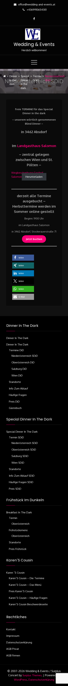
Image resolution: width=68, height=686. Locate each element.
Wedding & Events (34, 44)
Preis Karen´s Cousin (21, 591)
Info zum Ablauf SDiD (22, 475)
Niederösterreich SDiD (25, 355)
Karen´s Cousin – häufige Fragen (28, 598)
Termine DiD (16, 350)
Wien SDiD (18, 462)
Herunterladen (34, 176)
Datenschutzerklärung (19, 642)
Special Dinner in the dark (25, 82)
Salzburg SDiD (20, 456)
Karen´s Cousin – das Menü (25, 584)
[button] (23, 258)
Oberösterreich (20, 523)
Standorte (15, 382)
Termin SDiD (37, 78)
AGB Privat (12, 648)
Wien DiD (17, 375)
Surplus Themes (32, 675)
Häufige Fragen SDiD (21, 482)
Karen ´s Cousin (15, 572)
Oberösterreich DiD (23, 362)
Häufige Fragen (18, 395)
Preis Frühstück (17, 549)
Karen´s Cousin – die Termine (26, 578)
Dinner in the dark (13, 80)
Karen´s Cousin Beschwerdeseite (28, 604)
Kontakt (11, 629)
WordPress (20, 679)
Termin (13, 518)
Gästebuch (15, 408)
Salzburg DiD (19, 368)
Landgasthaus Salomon (36, 145)
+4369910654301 (37, 9)
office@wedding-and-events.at (36, 4)
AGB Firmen (13, 655)
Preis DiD (14, 401)
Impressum (12, 635)
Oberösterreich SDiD (24, 449)
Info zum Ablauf (18, 388)
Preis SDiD (15, 488)
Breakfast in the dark (19, 512)
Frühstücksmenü (18, 530)
